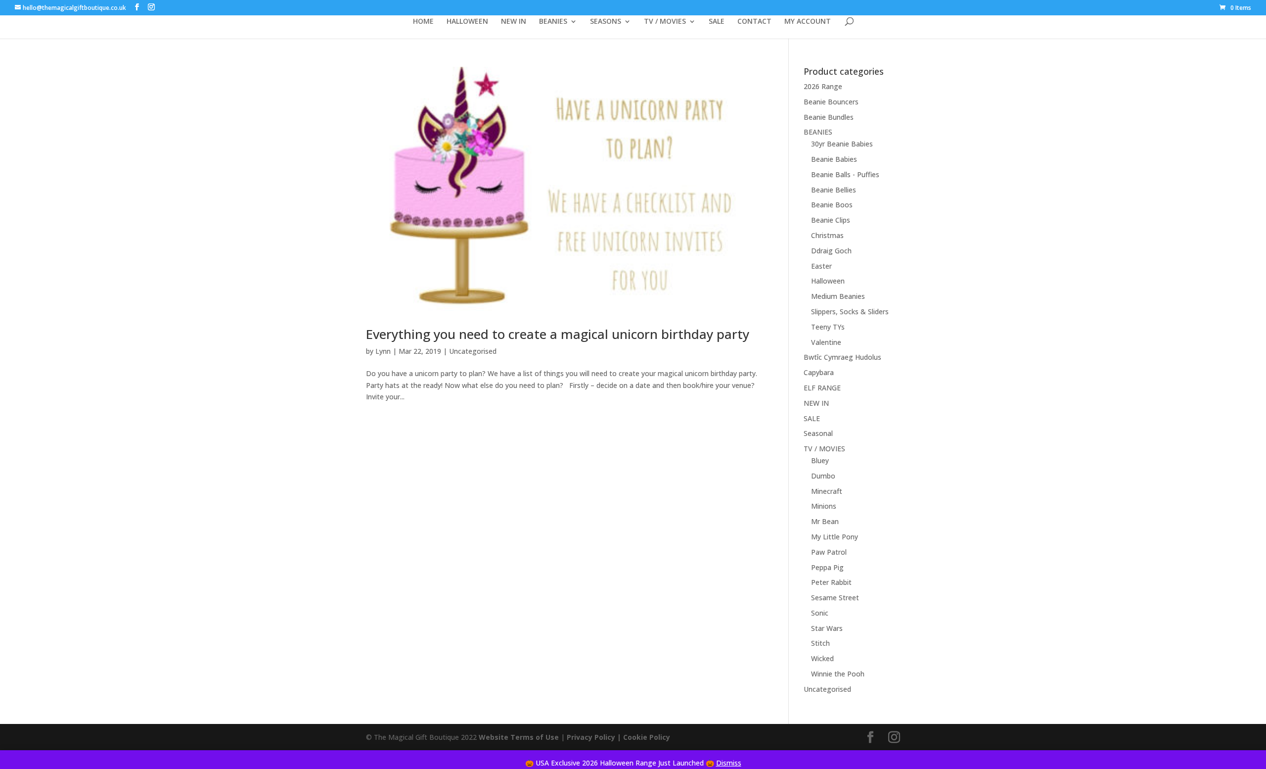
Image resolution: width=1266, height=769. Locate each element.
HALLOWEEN (467, 22)
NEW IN (513, 22)
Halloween (828, 281)
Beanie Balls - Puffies (845, 174)
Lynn (383, 351)
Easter (821, 266)
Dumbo (823, 476)
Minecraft (826, 491)
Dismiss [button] (728, 763)
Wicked (822, 658)
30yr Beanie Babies (842, 143)
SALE (716, 22)
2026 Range (823, 86)
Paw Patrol (829, 552)
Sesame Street (835, 597)
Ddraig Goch (831, 250)
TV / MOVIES (665, 22)
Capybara (819, 372)
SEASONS (605, 22)
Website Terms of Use (519, 737)
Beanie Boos (832, 204)
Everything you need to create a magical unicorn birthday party (557, 334)
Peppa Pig (827, 567)
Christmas (827, 235)
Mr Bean (825, 521)
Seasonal (818, 433)
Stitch (820, 643)
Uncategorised (473, 351)
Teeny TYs (828, 327)
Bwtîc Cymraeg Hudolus (842, 357)
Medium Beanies (838, 296)
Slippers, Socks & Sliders (850, 311)
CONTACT (754, 22)
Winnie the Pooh (837, 673)
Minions (823, 506)
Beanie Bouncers (831, 101)
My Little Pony (834, 536)
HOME (423, 22)
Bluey (820, 460)
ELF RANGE (822, 387)
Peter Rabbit (831, 582)
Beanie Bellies (833, 189)
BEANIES (553, 22)
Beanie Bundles (829, 117)
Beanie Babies (834, 159)
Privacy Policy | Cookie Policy (619, 737)
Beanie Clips (830, 220)
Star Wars (827, 628)
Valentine (826, 342)
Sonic (819, 613)
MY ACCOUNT (807, 22)
